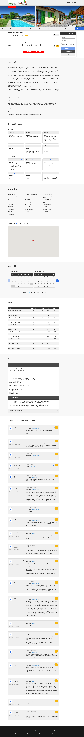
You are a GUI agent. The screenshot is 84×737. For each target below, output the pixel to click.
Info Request (68, 51)
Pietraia (21, 32)
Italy (13, 32)
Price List (60, 28)
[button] (82, 16)
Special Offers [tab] (38, 51)
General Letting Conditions (15, 410)
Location (42, 28)
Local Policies (12, 365)
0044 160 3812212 (69, 54)
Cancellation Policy (13, 397)
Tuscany (17, 32)
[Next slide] (57, 280)
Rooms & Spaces (23, 28)
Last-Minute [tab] (27, 51)
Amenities (33, 28)
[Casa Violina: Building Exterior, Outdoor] (53, 16)
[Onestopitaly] (17, 2)
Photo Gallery (72, 25)
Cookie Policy (52, 730)
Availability (51, 28)
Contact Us (68, 2)
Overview (5, 28)
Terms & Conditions (70, 28)
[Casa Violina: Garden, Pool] (17, 16)
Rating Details (36, 428)
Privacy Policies (45, 730)
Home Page (10, 32)
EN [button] (74, 2)
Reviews (80, 28)
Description (13, 28)
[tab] (33, 365)
